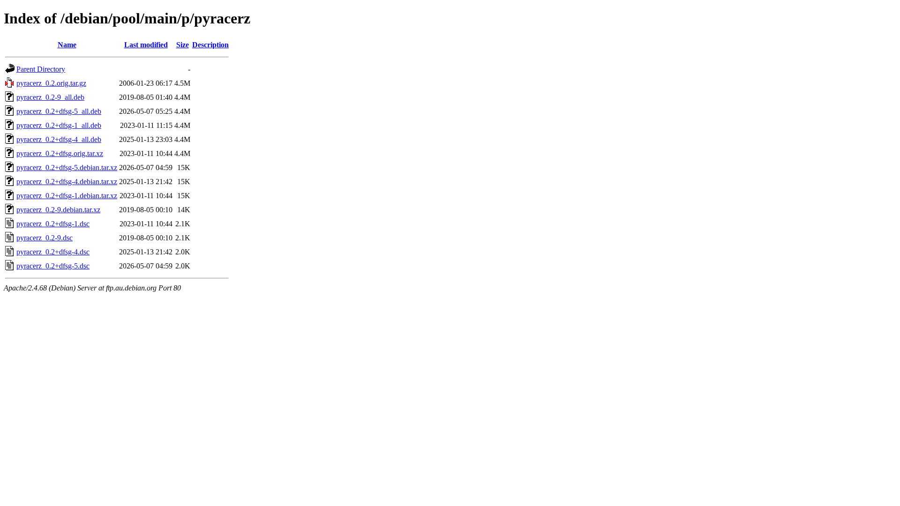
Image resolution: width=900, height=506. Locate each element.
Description (210, 45)
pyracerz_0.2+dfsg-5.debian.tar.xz (66, 167)
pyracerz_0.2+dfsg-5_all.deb (58, 111)
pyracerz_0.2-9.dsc (44, 238)
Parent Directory (40, 69)
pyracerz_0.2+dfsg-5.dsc (53, 266)
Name (67, 45)
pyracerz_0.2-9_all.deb (50, 97)
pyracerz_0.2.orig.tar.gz (51, 83)
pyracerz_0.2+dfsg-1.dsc (53, 224)
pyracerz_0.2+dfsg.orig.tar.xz (59, 153)
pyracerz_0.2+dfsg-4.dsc (53, 252)
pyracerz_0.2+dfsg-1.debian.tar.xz (66, 196)
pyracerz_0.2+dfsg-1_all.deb (58, 125)
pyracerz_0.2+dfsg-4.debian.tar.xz (66, 182)
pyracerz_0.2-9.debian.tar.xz (58, 210)
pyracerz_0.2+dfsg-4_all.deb (58, 139)
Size (182, 45)
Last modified (146, 45)
